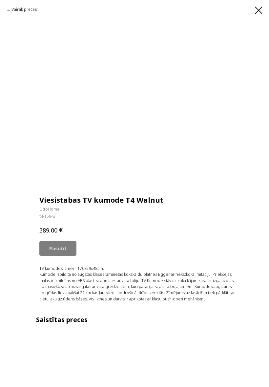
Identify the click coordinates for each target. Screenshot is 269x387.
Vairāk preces (24, 9)
